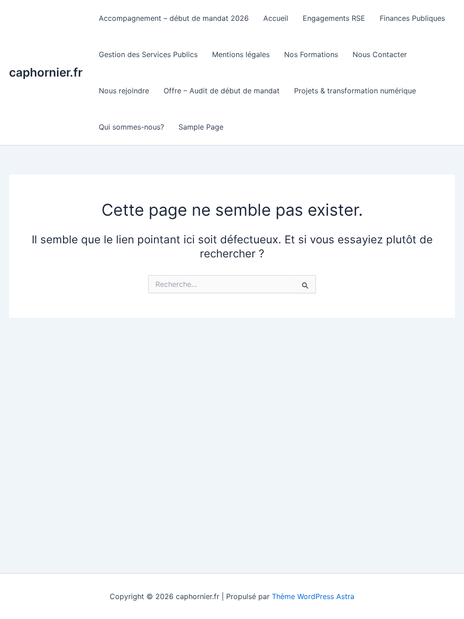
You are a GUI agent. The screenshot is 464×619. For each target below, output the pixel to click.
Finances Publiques (412, 18)
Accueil (275, 18)
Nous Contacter (380, 54)
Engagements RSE (334, 18)
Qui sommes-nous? (131, 126)
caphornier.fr (45, 72)
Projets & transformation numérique (355, 90)
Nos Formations (311, 54)
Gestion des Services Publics (148, 54)
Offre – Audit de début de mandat (222, 90)
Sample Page (201, 126)
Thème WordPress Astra (313, 596)
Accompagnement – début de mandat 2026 (174, 18)
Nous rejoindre (124, 90)
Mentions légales (241, 54)
